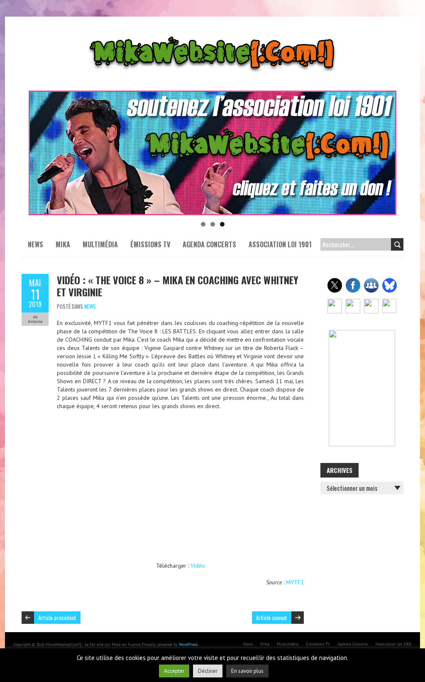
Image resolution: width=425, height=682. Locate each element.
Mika (63, 244)
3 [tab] (222, 224)
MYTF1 (295, 582)
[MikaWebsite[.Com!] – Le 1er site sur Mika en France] (212, 37)
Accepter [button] (174, 671)
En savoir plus (247, 671)
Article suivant (271, 617)
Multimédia (100, 244)
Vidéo (198, 565)
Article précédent (57, 617)
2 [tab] (212, 224)
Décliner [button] (207, 671)
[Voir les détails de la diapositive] (212, 153)
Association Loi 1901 (280, 244)
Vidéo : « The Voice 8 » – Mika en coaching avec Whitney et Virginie (177, 285)
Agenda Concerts (209, 244)
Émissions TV (150, 244)
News (35, 244)
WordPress (188, 644)
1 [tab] (203, 224)
